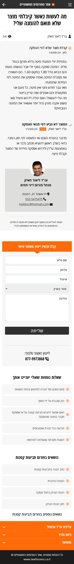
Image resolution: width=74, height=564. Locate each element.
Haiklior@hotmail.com (34, 204)
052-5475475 (34, 199)
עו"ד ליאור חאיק (57, 36)
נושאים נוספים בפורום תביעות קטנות (37, 514)
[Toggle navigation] (70, 4)
